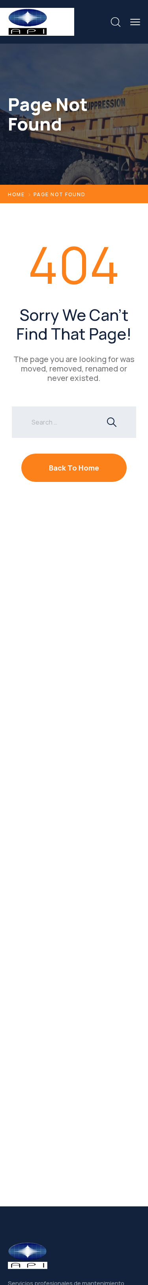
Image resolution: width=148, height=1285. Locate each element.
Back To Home (74, 467)
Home (16, 194)
